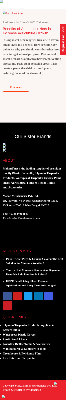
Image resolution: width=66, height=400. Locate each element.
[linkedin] (38, 296)
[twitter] (28, 296)
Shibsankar (43, 22)
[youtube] (17, 296)
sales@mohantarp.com (26, 218)
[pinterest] (7, 305)
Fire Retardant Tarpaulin (19, 358)
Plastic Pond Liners (15, 339)
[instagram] (48, 296)
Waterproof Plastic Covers (19, 334)
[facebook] (7, 296)
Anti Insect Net (11, 22)
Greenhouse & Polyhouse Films (22, 353)
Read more (16, 87)
